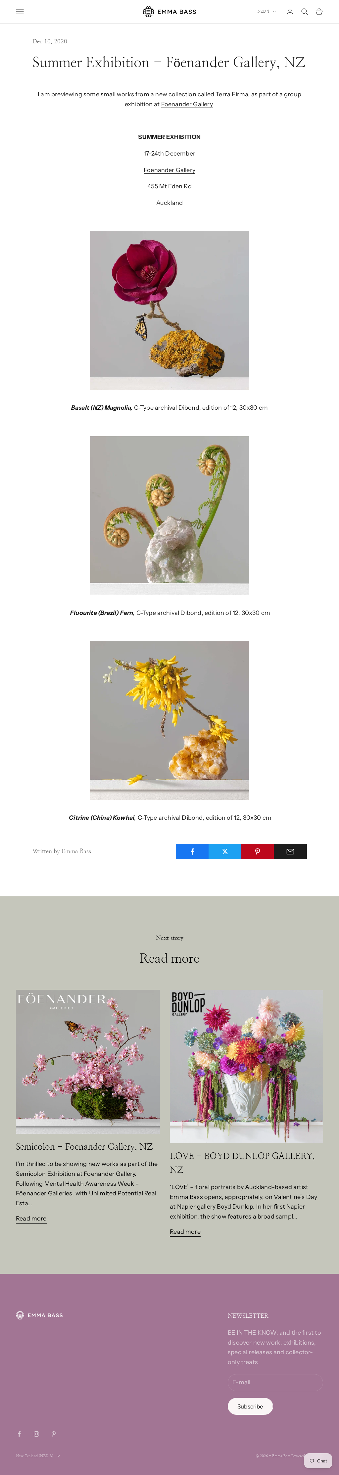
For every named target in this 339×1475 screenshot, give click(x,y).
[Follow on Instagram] (36, 1434)
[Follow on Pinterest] (53, 1434)
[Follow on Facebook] (19, 1434)
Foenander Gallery (187, 104)
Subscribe (250, 1406)
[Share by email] (290, 851)
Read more (31, 1218)
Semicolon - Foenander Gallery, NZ (84, 1147)
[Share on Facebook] (192, 851)
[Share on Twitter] (225, 851)
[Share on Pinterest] (258, 851)
